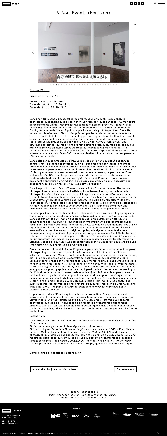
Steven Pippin (39, 90)
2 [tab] (53, 85)
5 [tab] (61, 85)
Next (134, 52)
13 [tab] (82, 85)
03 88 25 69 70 (8, 421)
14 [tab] (85, 85)
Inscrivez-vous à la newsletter (83, 397)
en (150, 3)
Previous (33, 52)
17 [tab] (93, 85)
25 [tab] (113, 85)
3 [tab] (56, 85)
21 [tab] (103, 85)
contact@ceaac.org (9, 423)
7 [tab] (66, 85)
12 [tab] (79, 85)
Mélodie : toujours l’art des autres (55, 369)
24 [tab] (111, 85)
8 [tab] (69, 85)
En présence (125, 369)
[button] (158, 433)
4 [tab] (59, 85)
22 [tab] (106, 85)
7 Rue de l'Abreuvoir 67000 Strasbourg (11, 416)
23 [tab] (108, 85)
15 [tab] (87, 85)
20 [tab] (100, 85)
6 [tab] (64, 85)
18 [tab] (95, 85)
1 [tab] (51, 85)
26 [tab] (116, 85)
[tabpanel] (83, 52)
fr (148, 3)
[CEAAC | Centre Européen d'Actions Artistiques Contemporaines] (10, 4)
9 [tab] (72, 85)
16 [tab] (90, 85)
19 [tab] (98, 85)
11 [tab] (77, 85)
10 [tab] (74, 85)
